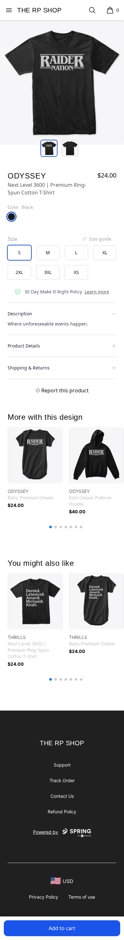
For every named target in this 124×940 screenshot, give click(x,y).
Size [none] (12, 238)
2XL (19, 272)
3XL (48, 272)
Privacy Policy (43, 897)
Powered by (45, 832)
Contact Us (62, 796)
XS (76, 272)
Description (20, 314)
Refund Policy (62, 811)
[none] (96, 239)
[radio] (19, 252)
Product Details (24, 346)
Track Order (62, 780)
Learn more (97, 292)
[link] (35, 455)
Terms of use (81, 897)
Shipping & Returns (29, 368)
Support (62, 765)
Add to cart (62, 928)
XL (104, 252)
